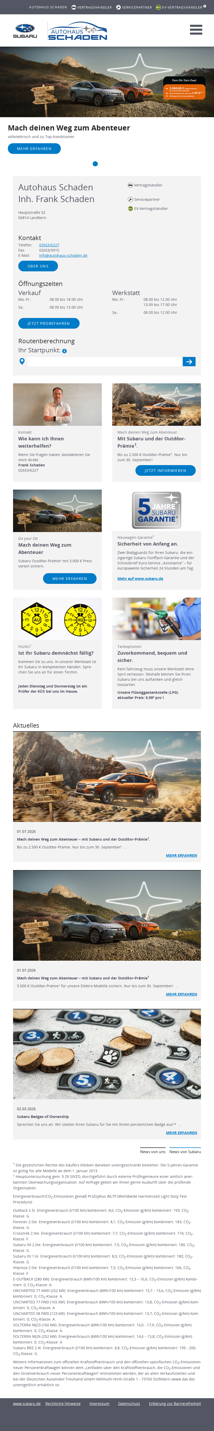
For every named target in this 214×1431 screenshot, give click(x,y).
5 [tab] (126, 163)
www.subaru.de (27, 1403)
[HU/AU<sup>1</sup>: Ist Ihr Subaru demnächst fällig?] (57, 619)
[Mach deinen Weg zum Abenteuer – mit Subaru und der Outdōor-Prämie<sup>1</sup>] (107, 916)
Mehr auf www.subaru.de (140, 578)
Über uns (38, 266)
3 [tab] (105, 163)
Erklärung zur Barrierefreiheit (175, 1403)
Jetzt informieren (165, 470)
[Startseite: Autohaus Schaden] (25, 30)
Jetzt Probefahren (49, 323)
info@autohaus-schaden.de (63, 255)
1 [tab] (84, 163)
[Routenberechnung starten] (189, 361)
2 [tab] (95, 163)
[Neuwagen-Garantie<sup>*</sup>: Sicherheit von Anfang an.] (156, 510)
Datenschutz (129, 1403)
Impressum (99, 1403)
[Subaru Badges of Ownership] (107, 1054)
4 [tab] (116, 163)
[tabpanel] (107, 107)
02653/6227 (49, 244)
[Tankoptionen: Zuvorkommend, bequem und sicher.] (156, 619)
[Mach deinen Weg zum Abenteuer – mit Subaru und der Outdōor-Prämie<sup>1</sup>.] (107, 777)
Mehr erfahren (34, 148)
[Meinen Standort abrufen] (21, 361)
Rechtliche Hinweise (63, 1403)
